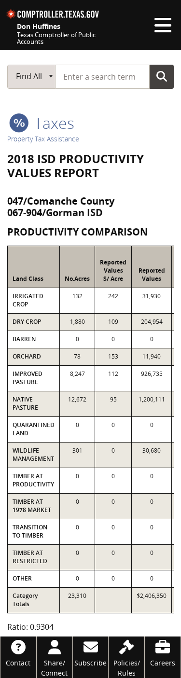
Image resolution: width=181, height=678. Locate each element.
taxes (52, 122)
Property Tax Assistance (43, 138)
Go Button (162, 76)
